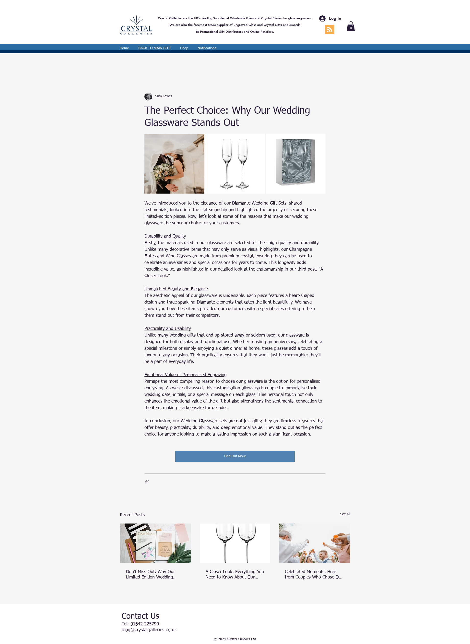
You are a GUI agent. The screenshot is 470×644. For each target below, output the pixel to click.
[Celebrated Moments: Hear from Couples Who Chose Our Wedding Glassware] (314, 543)
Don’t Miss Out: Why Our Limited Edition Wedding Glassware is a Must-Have (150, 575)
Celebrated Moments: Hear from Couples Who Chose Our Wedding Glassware (314, 575)
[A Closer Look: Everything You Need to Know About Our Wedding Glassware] (235, 543)
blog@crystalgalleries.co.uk (149, 630)
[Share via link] (146, 481)
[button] (351, 26)
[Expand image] (174, 164)
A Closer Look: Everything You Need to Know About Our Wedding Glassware (235, 575)
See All (345, 514)
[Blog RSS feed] (329, 30)
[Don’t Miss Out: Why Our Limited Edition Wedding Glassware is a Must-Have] (155, 543)
